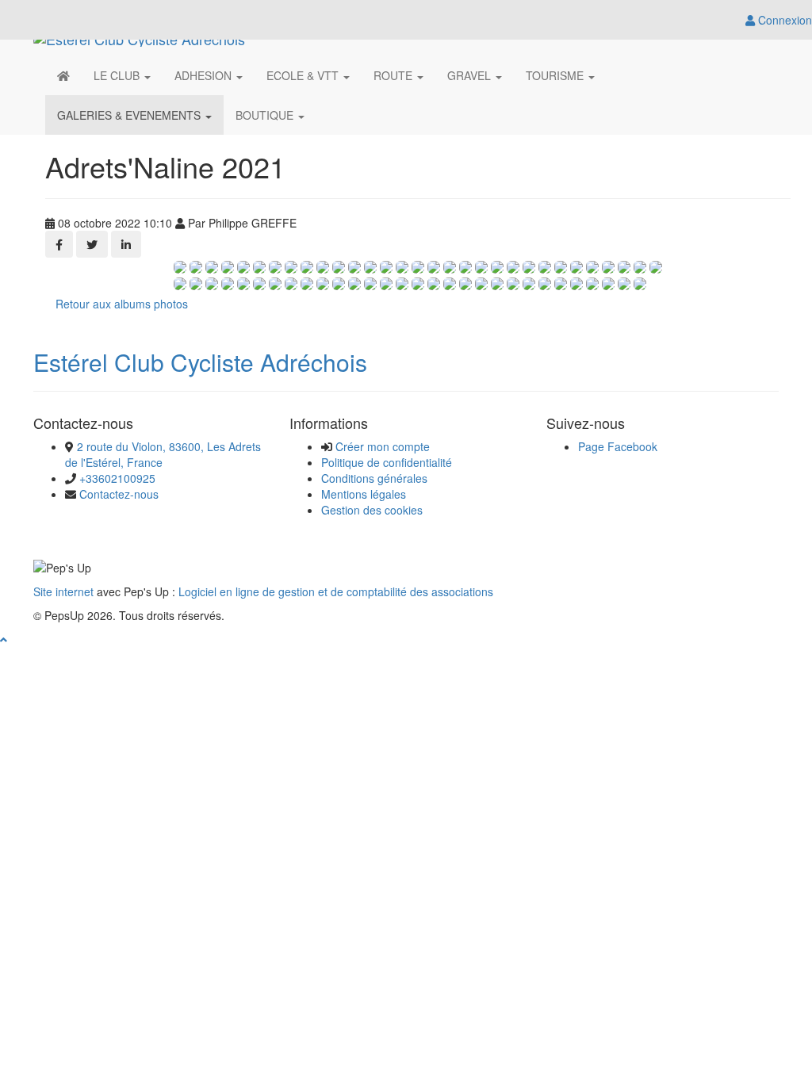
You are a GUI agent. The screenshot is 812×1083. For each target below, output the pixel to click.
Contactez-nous (119, 494)
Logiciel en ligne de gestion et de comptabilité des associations (335, 591)
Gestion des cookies (372, 510)
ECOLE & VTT (304, 75)
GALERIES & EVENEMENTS (130, 115)
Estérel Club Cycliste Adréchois (200, 362)
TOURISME (556, 75)
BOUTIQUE (266, 115)
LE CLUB (118, 75)
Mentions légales (363, 494)
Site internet (63, 591)
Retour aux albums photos (122, 304)
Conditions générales (374, 478)
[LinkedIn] (126, 244)
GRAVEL (470, 75)
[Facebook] (59, 244)
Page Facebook (617, 446)
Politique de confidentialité (386, 462)
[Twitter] (92, 244)
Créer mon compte (382, 446)
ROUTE (394, 75)
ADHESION (204, 75)
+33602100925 (117, 478)
